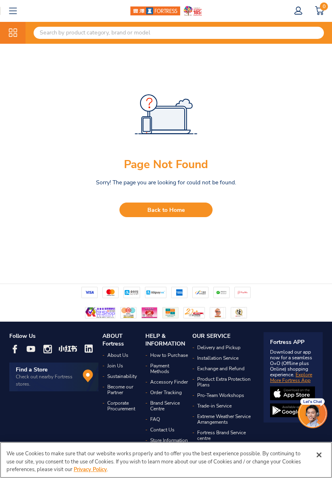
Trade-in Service (214, 406)
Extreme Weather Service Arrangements (224, 419)
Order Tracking (166, 392)
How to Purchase (169, 355)
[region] (166, 460)
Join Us (115, 366)
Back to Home (166, 210)
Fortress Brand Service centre (221, 435)
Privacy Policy (90, 469)
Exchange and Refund (221, 368)
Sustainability (122, 376)
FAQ (155, 419)
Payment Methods (159, 369)
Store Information (169, 440)
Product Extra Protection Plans (224, 382)
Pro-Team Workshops (220, 395)
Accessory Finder (169, 382)
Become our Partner (120, 390)
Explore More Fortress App (291, 377)
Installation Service (217, 358)
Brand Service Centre (165, 406)
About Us (117, 355)
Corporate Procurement (121, 406)
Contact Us (162, 430)
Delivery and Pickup (218, 347)
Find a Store (32, 369)
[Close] (319, 455)
